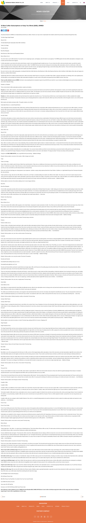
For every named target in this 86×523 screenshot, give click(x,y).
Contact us (75, 2)
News (63, 2)
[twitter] (41, 517)
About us (48, 2)
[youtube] (45, 517)
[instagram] (48, 517)
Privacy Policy (66, 506)
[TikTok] (51, 517)
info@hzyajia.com (50, 521)
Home (41, 2)
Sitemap (57, 506)
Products (55, 2)
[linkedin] (38, 517)
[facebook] (35, 517)
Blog (68, 2)
